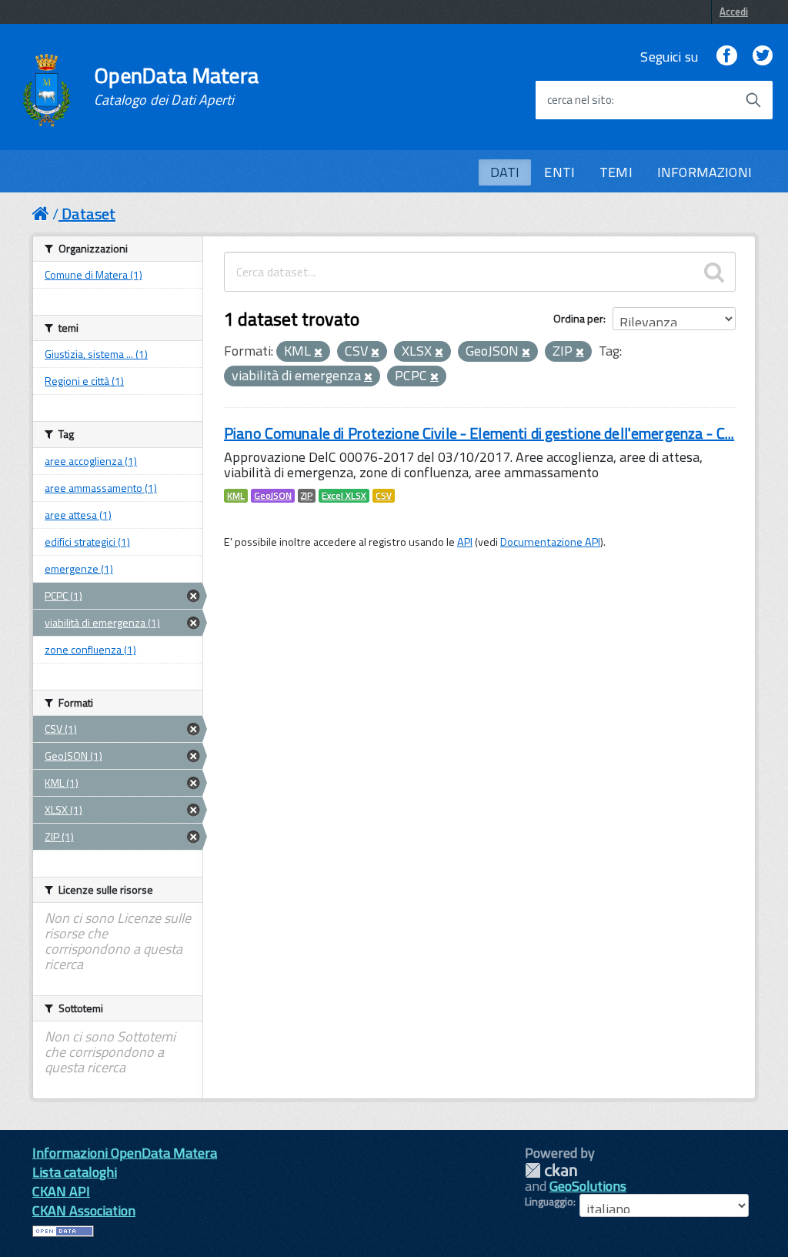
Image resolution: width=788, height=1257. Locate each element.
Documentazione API (550, 541)
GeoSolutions (587, 1185)
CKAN (551, 1170)
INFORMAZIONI (704, 172)
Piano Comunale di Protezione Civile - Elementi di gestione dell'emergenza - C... (479, 433)
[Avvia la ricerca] (753, 100)
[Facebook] (726, 56)
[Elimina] (318, 352)
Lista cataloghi (74, 1172)
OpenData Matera (176, 86)
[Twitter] (763, 56)
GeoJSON (273, 496)
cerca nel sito (579, 100)
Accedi (734, 11)
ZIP (306, 496)
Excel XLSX (344, 496)
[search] (714, 271)
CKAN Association (83, 1210)
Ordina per (578, 318)
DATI (505, 172)
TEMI (616, 172)
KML (236, 496)
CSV (384, 496)
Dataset (88, 214)
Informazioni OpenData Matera (124, 1152)
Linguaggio (549, 1201)
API (464, 541)
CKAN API (61, 1191)
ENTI (559, 172)
